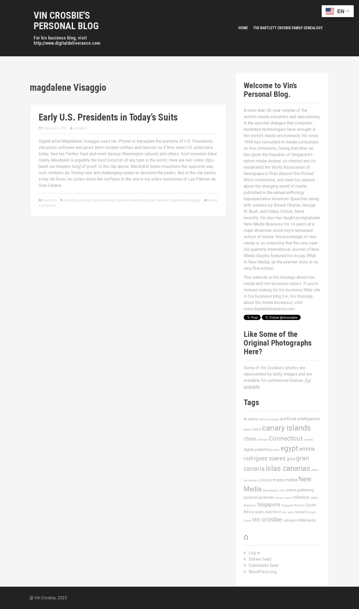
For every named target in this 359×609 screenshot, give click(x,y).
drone (276, 450)
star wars (288, 512)
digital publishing (257, 449)
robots (314, 498)
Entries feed (260, 559)
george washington (132, 200)
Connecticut (286, 438)
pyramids (266, 497)
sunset (300, 512)
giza (291, 458)
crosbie (308, 439)
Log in (254, 552)
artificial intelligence (300, 418)
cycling (84, 200)
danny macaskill (103, 200)
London (265, 480)
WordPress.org (262, 571)
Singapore (268, 505)
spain (259, 512)
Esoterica (50, 200)
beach (247, 429)
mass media (285, 479)
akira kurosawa (269, 419)
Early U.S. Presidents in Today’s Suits (108, 117)
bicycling (71, 200)
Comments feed (263, 565)
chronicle (262, 439)
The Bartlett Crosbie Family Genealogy (288, 28)
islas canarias (288, 468)
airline (253, 419)
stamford (273, 512)
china (250, 439)
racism (279, 498)
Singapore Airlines (293, 505)
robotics (301, 497)
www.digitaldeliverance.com (269, 308)
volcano (290, 520)
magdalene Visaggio (185, 200)
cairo (256, 429)
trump (247, 520)
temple (311, 512)
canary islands (286, 427)
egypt (289, 448)
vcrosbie (79, 128)
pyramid (250, 497)
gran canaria (158, 200)
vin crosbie (267, 519)
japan (315, 470)
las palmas (251, 480)
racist (288, 498)
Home (243, 28)
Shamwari (250, 505)
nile (282, 490)
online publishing (300, 490)
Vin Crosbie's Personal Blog (66, 21)
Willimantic (307, 520)
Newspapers (271, 490)
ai (245, 418)
